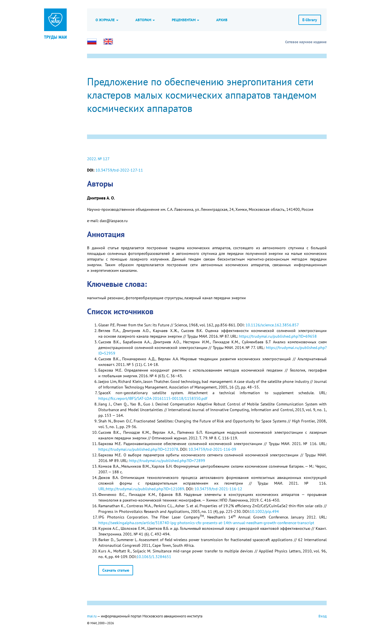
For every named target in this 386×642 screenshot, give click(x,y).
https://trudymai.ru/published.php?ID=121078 (138, 449)
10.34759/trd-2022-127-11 (119, 170)
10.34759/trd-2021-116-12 (218, 488)
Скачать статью (115, 570)
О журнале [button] (106, 20)
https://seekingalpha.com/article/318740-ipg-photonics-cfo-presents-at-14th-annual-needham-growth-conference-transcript (206, 522)
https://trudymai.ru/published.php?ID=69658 (278, 336)
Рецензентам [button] (184, 20)
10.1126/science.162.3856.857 (272, 324)
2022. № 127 (98, 158)
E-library (309, 19)
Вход (322, 616)
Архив (221, 20)
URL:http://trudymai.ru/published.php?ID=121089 (141, 488)
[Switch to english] (108, 41)
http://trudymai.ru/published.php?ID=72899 (167, 460)
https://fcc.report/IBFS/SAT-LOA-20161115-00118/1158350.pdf (152, 398)
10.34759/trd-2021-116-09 (212, 449)
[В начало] (55, 36)
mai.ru (92, 616)
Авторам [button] (143, 20)
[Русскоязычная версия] (92, 41)
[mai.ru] (55, 19)
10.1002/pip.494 (264, 511)
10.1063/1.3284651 (153, 556)
